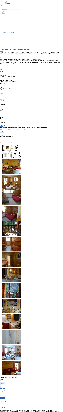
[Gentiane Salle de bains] (11, 344)
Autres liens (2, 397)
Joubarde (18, 9)
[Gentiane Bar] (11, 313)
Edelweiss (12, 9)
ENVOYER (2, 388)
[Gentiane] (11, 266)
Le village (3, 10)
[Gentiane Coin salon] (11, 173)
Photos (3, 11)
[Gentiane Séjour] (11, 189)
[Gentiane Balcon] (11, 297)
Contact (2, 131)
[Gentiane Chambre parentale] (11, 204)
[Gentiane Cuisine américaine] (11, 328)
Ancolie (7, 9)
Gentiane (15, 9)
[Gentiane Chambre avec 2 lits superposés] (11, 251)
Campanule (9, 9)
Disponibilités (4, 9)
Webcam (3, 12)
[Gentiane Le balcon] (11, 235)
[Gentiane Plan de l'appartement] (11, 158)
